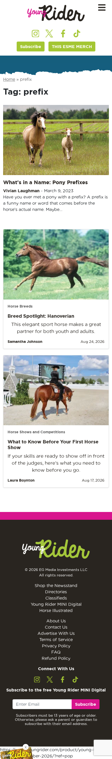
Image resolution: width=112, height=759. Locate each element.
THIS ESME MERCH (72, 46)
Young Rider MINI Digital (56, 604)
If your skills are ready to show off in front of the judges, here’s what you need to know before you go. (56, 463)
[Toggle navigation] (102, 7)
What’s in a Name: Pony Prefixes (45, 182)
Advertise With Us (56, 633)
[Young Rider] (56, 13)
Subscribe (30, 46)
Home (9, 79)
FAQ (56, 652)
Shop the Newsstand (56, 585)
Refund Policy (56, 658)
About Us (56, 620)
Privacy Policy (56, 645)
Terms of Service (56, 639)
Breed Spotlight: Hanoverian (41, 315)
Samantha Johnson (25, 341)
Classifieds (56, 598)
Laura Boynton (21, 480)
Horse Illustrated (56, 610)
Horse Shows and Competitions (36, 432)
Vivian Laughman (21, 190)
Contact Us (56, 627)
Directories (56, 591)
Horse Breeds (20, 306)
